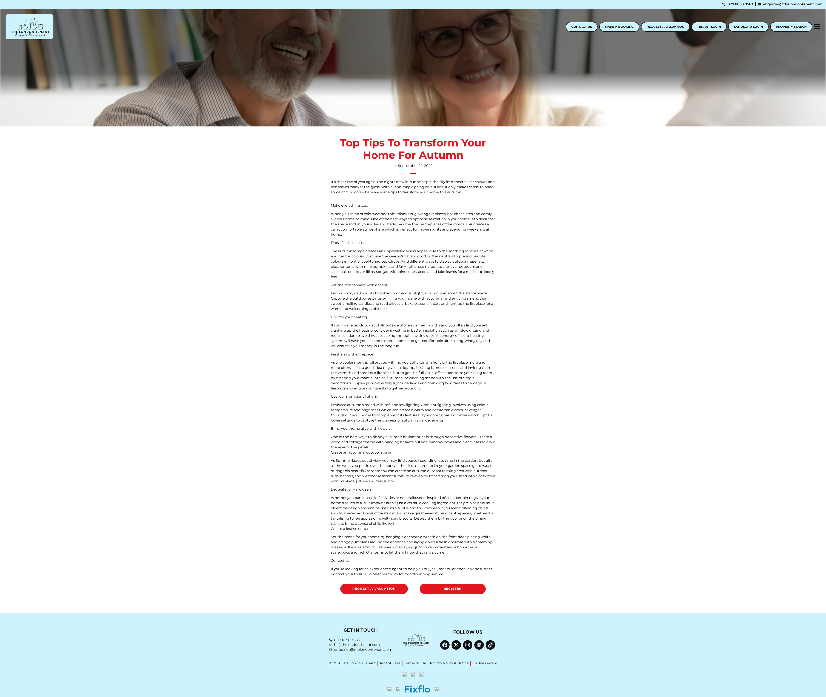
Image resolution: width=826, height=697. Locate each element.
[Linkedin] (479, 645)
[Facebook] (445, 645)
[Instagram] (467, 645)
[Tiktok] (490, 645)
